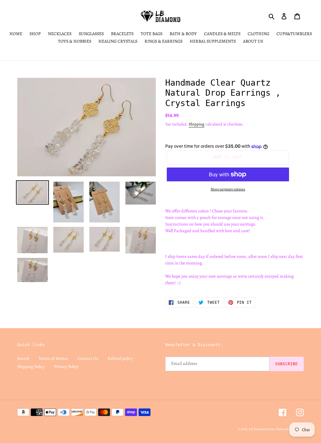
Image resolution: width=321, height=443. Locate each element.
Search (23, 358)
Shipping (196, 124)
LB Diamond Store (262, 429)
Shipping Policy (31, 367)
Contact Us (87, 358)
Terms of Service (53, 358)
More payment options (228, 189)
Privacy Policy (66, 367)
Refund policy (120, 358)
